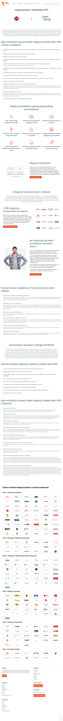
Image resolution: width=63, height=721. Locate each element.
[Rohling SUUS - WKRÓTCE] (7, 609)
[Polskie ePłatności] (7, 640)
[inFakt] (55, 574)
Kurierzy (35, 676)
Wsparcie (39, 3)
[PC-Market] (26, 569)
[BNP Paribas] (46, 631)
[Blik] (36, 631)
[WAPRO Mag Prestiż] (36, 565)
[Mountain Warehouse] (26, 529)
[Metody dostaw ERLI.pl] (26, 614)
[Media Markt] (26, 515)
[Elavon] (26, 645)
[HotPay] (26, 631)
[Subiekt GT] (46, 560)
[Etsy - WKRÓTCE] (46, 511)
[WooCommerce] (36, 542)
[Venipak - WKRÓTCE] (55, 609)
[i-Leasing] (36, 640)
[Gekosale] (7, 547)
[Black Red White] (7, 511)
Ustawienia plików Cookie (6, 695)
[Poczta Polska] (55, 595)
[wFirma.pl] (26, 560)
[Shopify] (46, 547)
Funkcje (14, 3)
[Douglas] (36, 511)
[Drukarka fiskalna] (55, 653)
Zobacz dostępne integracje (10, 226)
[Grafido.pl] (36, 653)
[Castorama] (55, 506)
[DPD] (46, 595)
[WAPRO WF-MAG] (7, 560)
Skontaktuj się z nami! (35, 177)
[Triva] (36, 574)
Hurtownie (35, 671)
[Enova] (55, 565)
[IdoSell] (46, 542)
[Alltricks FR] (17, 529)
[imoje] (36, 636)
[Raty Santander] (55, 626)
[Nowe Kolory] (7, 614)
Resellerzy (4, 686)
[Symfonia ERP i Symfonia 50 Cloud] (55, 560)
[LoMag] (17, 569)
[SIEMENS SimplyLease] (7, 631)
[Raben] (55, 605)
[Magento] (17, 542)
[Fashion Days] (26, 520)
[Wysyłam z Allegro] (36, 605)
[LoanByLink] (7, 645)
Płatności (35, 677)
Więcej (4, 675)
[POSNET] (46, 653)
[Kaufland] (55, 501)
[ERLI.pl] (55, 497)
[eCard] (7, 636)
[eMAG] (26, 501)
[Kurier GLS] (36, 595)
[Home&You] (26, 506)
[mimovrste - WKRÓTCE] (46, 534)
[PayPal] (36, 626)
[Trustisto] (17, 658)
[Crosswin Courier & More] (46, 614)
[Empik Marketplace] (46, 497)
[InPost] (17, 614)
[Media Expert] (7, 520)
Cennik (30, 3)
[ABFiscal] (36, 658)
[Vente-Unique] (55, 520)
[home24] (36, 515)
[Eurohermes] (26, 609)
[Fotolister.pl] (26, 653)
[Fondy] (26, 636)
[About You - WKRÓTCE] (36, 534)
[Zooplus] (46, 524)
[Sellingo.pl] (7, 542)
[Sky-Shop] (7, 551)
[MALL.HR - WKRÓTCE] (55, 534)
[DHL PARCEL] (17, 595)
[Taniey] (46, 515)
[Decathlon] (17, 506)
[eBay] (17, 497)
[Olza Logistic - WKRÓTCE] (17, 609)
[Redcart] (55, 547)
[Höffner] (36, 524)
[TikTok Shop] (46, 529)
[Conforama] (36, 520)
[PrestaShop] (26, 542)
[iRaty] (46, 640)
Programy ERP (36, 674)
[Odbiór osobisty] (55, 600)
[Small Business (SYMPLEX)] (46, 569)
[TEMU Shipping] (55, 614)
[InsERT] (7, 587)
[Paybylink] (55, 640)
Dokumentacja (4, 706)
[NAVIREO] (17, 560)
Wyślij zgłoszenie (38, 685)
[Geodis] (36, 609)
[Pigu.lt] (36, 506)
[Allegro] (7, 497)
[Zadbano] (46, 605)
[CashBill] (55, 631)
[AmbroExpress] (7, 605)
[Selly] (36, 551)
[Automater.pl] (7, 658)
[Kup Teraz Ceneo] (7, 501)
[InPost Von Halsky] (36, 529)
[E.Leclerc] (17, 524)
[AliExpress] (17, 511)
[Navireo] (46, 578)
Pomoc (3, 703)
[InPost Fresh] (36, 501)
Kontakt (34, 3)
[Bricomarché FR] (55, 524)
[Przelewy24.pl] (46, 626)
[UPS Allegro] (26, 605)
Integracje (26, 3)
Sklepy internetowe (37, 673)
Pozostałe (35, 679)
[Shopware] (26, 547)
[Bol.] (17, 520)
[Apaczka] (17, 600)
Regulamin (4, 705)
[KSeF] (55, 578)
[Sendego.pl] (7, 595)
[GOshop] (46, 551)
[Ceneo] (7, 653)
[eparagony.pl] (17, 578)
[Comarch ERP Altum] (46, 565)
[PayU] (26, 626)
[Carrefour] (46, 520)
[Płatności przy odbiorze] (17, 640)
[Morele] (46, 506)
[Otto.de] (46, 501)
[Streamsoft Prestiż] (55, 569)
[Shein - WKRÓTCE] (55, 529)
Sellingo (3, 687)
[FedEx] (26, 600)
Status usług (4, 709)
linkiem (53, 270)
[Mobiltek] (46, 636)
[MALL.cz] (55, 515)
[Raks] (36, 569)
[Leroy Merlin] (17, 515)
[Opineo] (17, 653)
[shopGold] (36, 547)
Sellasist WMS (20, 3)
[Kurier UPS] (26, 595)
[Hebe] (26, 511)
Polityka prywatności (6, 711)
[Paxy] (36, 614)
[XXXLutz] (26, 524)
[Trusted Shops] (26, 658)
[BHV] (7, 529)
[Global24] (46, 609)
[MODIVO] (7, 506)
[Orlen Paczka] (46, 600)
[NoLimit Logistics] (17, 605)
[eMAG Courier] (7, 618)
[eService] (17, 636)
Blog (3, 692)
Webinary (3, 690)
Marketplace (35, 670)
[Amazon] (17, 501)
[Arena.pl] (26, 497)
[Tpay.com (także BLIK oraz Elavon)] (7, 626)
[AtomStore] (17, 551)
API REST (3, 708)
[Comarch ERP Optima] (7, 565)
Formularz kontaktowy (39, 695)
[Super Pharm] (7, 524)
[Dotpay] (17, 626)
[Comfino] (17, 645)
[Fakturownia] (46, 574)
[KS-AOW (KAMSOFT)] (7, 569)
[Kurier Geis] (7, 600)
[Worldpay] (17, 631)
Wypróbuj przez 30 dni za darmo (52, 3)
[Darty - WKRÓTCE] (17, 534)
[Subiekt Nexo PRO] (36, 560)
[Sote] (26, 551)
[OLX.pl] (36, 497)
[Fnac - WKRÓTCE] (7, 534)
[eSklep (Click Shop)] (55, 542)
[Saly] (17, 547)
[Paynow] (55, 636)
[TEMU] (7, 515)
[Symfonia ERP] (26, 574)
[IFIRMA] (26, 578)
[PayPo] (26, 640)
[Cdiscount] (55, 511)
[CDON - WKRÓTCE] (26, 534)
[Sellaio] (55, 551)
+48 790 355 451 (36, 690)
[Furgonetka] (36, 600)
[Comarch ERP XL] (17, 565)
